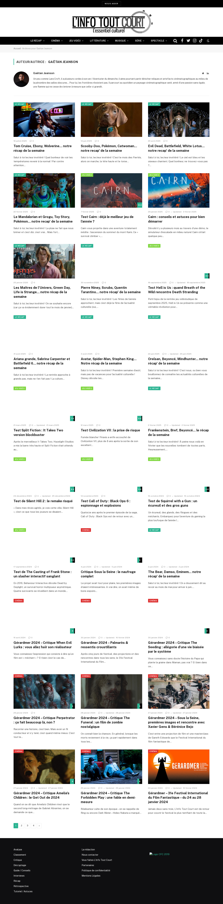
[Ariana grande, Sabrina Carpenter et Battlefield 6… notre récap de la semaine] (44, 332)
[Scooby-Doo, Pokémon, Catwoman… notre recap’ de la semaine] (111, 119)
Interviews (19, 875)
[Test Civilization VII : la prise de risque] (111, 404)
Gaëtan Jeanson (43, 73)
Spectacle (157, 40)
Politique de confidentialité (96, 870)
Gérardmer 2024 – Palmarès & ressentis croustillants (104, 645)
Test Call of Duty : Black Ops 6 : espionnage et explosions (105, 503)
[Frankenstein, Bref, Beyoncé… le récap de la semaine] (178, 404)
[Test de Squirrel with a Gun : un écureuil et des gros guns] (178, 474)
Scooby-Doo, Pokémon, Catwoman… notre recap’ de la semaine (109, 148)
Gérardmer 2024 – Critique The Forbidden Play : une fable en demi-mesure (108, 797)
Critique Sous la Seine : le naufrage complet (108, 574)
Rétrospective (21, 886)
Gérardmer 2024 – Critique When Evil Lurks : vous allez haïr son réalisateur (43, 645)
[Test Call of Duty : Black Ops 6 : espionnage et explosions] (111, 474)
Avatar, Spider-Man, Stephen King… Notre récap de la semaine (108, 361)
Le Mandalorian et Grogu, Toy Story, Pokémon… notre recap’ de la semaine (43, 219)
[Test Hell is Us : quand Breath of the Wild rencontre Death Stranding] (178, 261)
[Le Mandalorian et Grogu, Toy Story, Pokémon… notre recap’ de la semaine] (44, 190)
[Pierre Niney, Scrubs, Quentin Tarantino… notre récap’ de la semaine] (111, 261)
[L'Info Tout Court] (111, 22)
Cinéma (55, 40)
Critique (18, 860)
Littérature (98, 40)
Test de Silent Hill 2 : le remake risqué (43, 501)
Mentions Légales (91, 875)
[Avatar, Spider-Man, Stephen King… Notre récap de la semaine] (111, 332)
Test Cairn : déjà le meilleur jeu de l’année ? (107, 219)
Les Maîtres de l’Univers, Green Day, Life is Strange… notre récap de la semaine (42, 292)
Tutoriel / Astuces (23, 891)
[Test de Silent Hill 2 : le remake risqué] (44, 474)
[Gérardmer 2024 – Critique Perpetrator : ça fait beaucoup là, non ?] (44, 691)
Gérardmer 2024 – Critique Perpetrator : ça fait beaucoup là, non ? (44, 720)
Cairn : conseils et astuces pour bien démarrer (176, 219)
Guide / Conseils (22, 870)
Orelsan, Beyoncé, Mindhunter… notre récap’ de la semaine (178, 361)
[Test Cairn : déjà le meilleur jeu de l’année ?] (111, 190)
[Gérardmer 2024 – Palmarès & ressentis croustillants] (111, 616)
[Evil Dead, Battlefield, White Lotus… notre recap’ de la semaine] (178, 119)
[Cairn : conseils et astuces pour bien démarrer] (178, 190)
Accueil (17, 48)
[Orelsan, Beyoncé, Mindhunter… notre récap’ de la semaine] (178, 332)
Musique (120, 40)
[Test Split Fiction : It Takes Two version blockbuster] (44, 404)
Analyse (18, 849)
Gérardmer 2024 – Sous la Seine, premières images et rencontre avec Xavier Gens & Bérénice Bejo (176, 722)
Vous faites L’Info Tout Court (97, 860)
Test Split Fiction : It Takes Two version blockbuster (38, 432)
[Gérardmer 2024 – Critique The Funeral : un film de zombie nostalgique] (111, 691)
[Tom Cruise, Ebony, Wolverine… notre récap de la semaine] (44, 119)
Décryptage (20, 865)
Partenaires (88, 865)
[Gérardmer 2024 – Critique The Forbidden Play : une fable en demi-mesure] (111, 766)
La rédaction (88, 849)
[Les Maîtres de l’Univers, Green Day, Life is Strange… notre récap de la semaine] (44, 261)
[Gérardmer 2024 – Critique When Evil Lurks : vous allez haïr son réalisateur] (44, 616)
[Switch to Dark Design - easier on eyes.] (207, 40)
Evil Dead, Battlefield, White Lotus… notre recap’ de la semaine (176, 148)
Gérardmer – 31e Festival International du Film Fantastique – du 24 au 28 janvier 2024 (178, 797)
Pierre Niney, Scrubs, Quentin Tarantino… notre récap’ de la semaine (111, 290)
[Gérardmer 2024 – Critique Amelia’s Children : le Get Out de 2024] (44, 766)
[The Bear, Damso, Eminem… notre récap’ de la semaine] (178, 545)
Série (138, 40)
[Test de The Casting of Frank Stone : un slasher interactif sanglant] (44, 545)
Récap (17, 881)
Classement (20, 854)
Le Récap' (20, 104)
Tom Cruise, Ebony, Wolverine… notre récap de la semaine (43, 148)
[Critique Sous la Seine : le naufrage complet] (111, 545)
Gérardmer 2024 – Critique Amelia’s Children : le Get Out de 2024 (41, 795)
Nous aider (111, 4)
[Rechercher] (175, 40)
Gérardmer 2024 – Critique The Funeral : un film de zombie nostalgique (105, 722)
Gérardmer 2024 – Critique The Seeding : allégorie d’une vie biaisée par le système (176, 647)
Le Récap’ (36, 40)
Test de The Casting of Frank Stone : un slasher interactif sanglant (43, 574)
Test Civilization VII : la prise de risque (110, 430)
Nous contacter (90, 854)
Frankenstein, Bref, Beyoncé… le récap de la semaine (178, 432)
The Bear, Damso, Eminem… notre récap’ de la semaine (174, 574)
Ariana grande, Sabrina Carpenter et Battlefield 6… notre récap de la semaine (42, 363)
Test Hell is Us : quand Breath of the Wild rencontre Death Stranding (176, 290)
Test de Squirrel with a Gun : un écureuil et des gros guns (172, 503)
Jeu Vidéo (75, 40)
